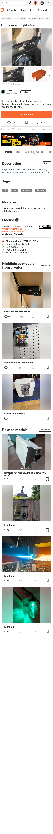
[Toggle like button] (6, 316)
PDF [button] (48, 163)
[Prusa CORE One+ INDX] (26, 139)
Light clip (9, 525)
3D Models (8, 19)
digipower (40, 190)
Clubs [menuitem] (31, 10)
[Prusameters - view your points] (35, 3)
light (5, 190)
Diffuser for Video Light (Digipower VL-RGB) (25, 474)
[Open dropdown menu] (49, 24)
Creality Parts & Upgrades (40, 19)
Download (28, 114)
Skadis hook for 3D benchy (18, 362)
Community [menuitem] (43, 10)
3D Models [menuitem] (12, 10)
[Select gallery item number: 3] (27, 306)
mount (14, 190)
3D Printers (21, 19)
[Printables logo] (2, 10)
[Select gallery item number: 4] (29, 306)
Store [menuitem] (23, 10)
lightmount (26, 190)
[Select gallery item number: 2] (25, 306)
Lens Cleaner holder (15, 413)
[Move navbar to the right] (50, 10)
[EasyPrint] (30, 3)
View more (45, 265)
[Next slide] (49, 74)
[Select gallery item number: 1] (23, 306)
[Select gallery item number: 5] (30, 468)
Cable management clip (17, 311)
